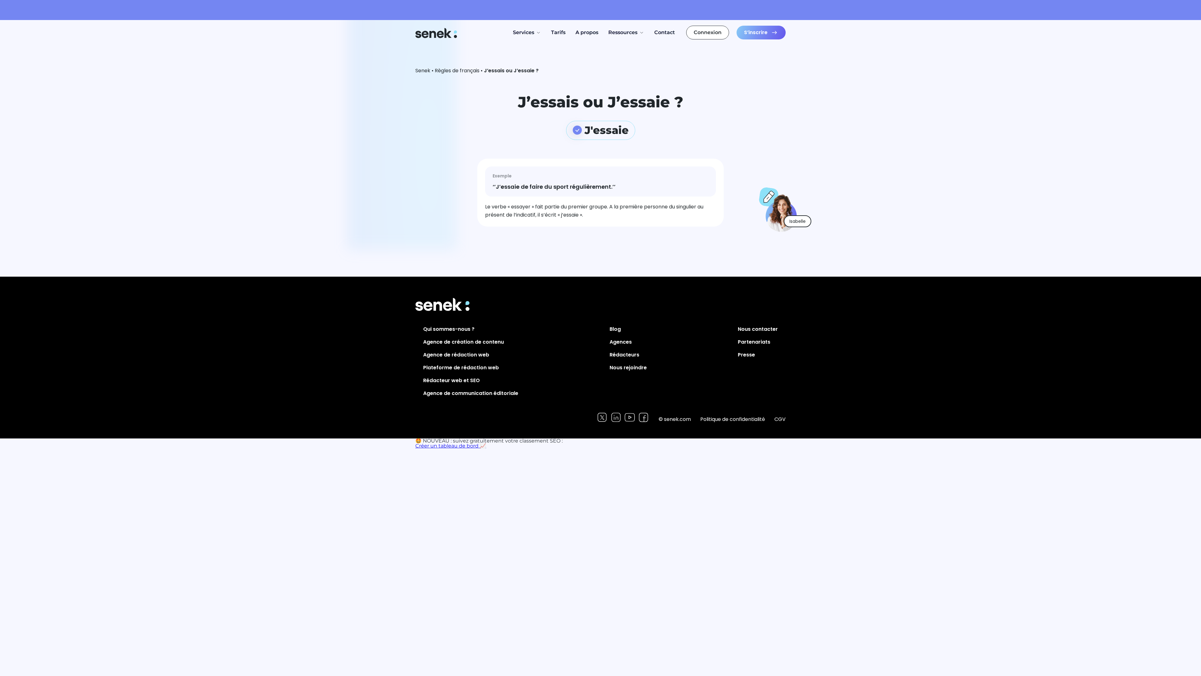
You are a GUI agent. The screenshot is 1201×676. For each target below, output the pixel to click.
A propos (586, 32)
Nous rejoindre (628, 367)
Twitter (602, 417)
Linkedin (616, 417)
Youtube (630, 417)
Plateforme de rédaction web (461, 367)
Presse (746, 354)
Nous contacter (758, 329)
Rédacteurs (624, 354)
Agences (621, 342)
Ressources (622, 32)
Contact (664, 32)
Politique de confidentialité (732, 419)
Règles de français (457, 70)
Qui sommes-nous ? (448, 329)
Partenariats (754, 342)
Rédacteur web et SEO (451, 380)
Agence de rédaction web (456, 354)
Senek (436, 33)
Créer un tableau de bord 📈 (450, 446)
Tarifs (558, 32)
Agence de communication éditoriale (470, 393)
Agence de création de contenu (463, 342)
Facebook (643, 417)
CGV (780, 419)
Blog (615, 329)
